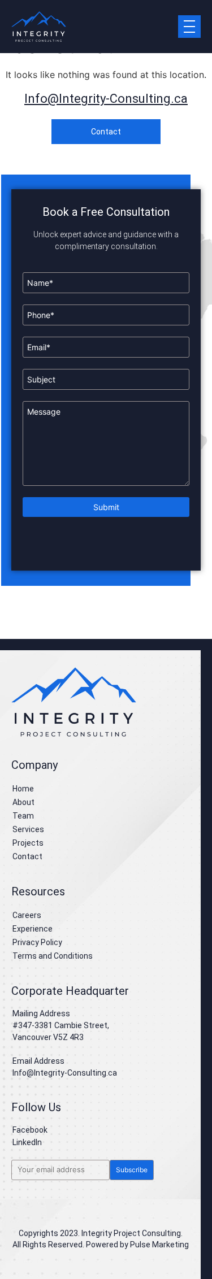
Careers (26, 915)
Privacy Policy (37, 942)
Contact (27, 856)
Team (23, 815)
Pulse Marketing (159, 1244)
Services (28, 829)
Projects (28, 842)
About (23, 802)
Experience (32, 928)
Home (23, 788)
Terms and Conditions (52, 955)
